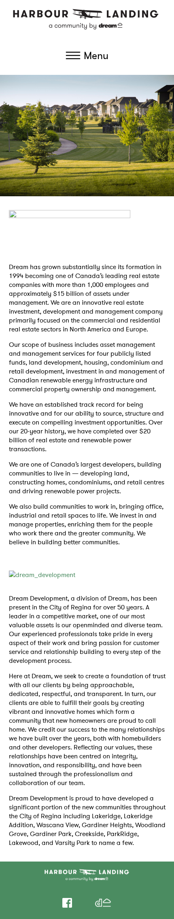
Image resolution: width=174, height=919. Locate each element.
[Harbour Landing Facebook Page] (67, 903)
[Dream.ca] (103, 903)
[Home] (87, 18)
